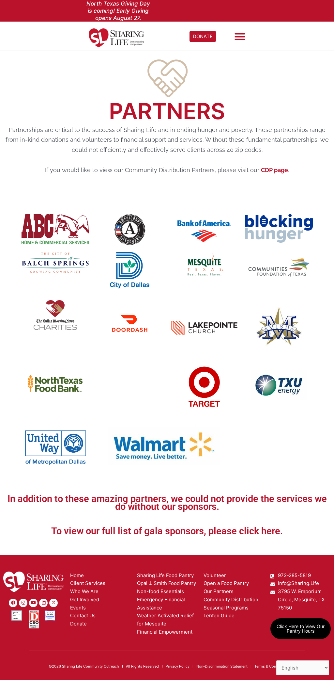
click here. (261, 531)
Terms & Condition (270, 666)
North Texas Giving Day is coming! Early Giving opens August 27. (118, 10)
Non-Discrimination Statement (222, 666)
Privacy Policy (178, 666)
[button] (240, 36)
